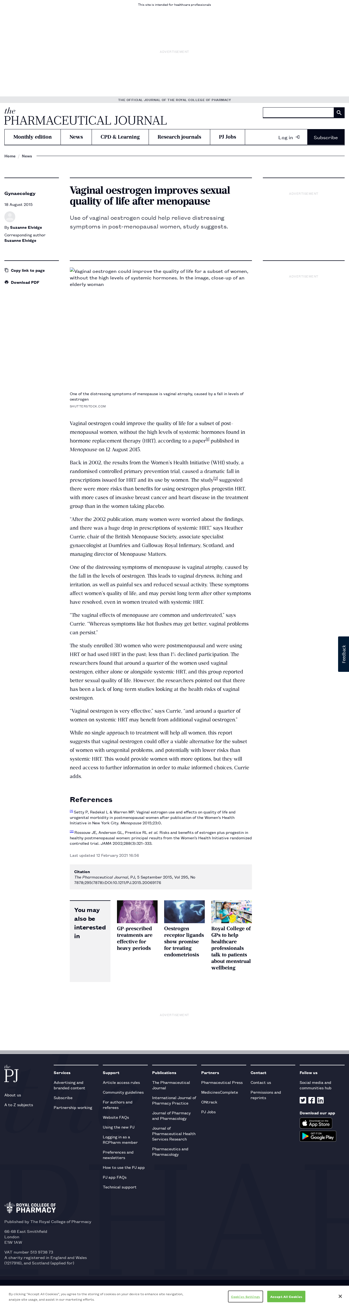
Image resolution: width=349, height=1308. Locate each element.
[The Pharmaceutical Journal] (85, 116)
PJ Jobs (227, 137)
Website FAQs (116, 1117)
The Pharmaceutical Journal (171, 1084)
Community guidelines (123, 1092)
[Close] (340, 1296)
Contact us (261, 1082)
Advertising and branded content (69, 1084)
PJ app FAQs (115, 1177)
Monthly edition (32, 137)
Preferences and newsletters (118, 1154)
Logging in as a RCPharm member (120, 1139)
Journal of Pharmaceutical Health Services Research (173, 1133)
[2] (215, 478)
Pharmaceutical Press (222, 1082)
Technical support (120, 1187)
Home (10, 155)
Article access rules (121, 1082)
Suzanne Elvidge (26, 227)
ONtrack (209, 1102)
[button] (343, 654)
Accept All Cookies (286, 1296)
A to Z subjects (18, 1104)
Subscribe (326, 137)
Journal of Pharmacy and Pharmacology (171, 1115)
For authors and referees (118, 1104)
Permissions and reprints (266, 1094)
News (76, 137)
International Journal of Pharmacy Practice (174, 1100)
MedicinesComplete (219, 1092)
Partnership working (73, 1107)
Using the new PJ (118, 1127)
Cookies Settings (245, 1296)
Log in (285, 137)
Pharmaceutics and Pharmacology (170, 1151)
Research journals (179, 137)
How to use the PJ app (124, 1167)
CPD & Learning (120, 137)
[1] (207, 439)
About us (12, 1094)
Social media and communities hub (316, 1084)
